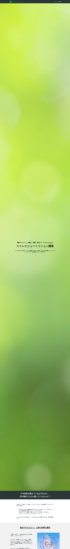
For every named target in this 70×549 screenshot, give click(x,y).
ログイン (55, 1)
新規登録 (59, 1)
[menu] (57, 1)
